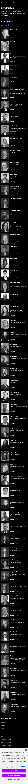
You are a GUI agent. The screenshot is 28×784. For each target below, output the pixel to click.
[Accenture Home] (14, 2)
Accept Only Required (14, 775)
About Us (3, 728)
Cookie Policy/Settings (7, 745)
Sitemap (3, 736)
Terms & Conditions (6, 742)
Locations (3, 734)
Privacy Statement (6, 739)
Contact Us (4, 731)
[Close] (26, 750)
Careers (3, 725)
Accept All (14, 770)
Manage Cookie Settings (14, 779)
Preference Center (6, 722)
